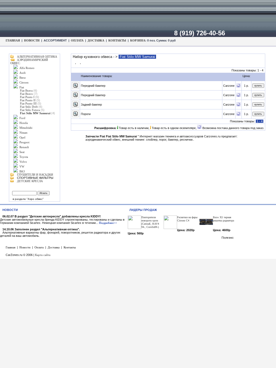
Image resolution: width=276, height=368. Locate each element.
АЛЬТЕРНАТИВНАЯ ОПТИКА (37, 56)
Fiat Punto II (28, 100)
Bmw (22, 77)
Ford (22, 118)
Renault (24, 147)
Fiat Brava (26, 90)
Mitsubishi (25, 127)
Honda (23, 122)
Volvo (23, 161)
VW (21, 166)
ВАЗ (22, 171)
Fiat (21, 87)
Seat (22, 152)
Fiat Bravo (26, 93)
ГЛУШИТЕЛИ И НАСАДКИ (35, 174)
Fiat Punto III (28, 103)
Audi (22, 72)
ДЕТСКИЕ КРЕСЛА (30, 181)
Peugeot (24, 142)
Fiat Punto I (27, 97)
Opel (22, 137)
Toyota (23, 156)
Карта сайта (42, 254)
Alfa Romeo (26, 68)
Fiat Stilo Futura (30, 110)
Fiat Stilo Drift (29, 106)
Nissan (23, 132)
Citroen (24, 82)
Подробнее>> (108, 222)
